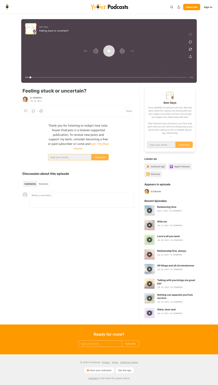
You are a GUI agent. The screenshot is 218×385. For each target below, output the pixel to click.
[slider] (108, 77)
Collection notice (129, 362)
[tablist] (36, 184)
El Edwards (36, 98)
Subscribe (192, 7)
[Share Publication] (179, 7)
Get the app (124, 370)
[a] (149, 210)
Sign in (208, 7)
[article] (170, 210)
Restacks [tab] (43, 183)
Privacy (106, 362)
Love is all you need (168, 236)
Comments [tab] (30, 183)
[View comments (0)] (190, 42)
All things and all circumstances (175, 265)
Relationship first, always (171, 250)
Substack (93, 378)
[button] (85, 51)
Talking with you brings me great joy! (176, 282)
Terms (115, 362)
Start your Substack (101, 370)
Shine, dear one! (166, 309)
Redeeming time (166, 206)
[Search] (172, 7)
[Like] (26, 111)
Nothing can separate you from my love (175, 296)
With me (162, 221)
